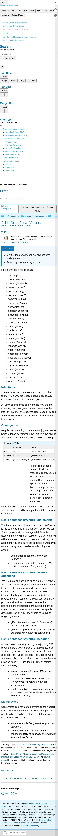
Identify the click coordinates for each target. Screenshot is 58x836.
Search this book (7, 50)
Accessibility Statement (29, 823)
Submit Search (8, 58)
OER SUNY (25, 242)
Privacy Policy (45, 820)
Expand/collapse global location (55, 215)
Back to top (6, 770)
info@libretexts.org (31, 825)
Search (5, 833)
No (16, 794)
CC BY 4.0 (13, 751)
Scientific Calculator (13, 148)
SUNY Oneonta (9, 242)
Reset (4, 76)
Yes (6, 794)
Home (14, 216)
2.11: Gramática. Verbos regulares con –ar (33, 744)
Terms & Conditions (9, 823)
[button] (9, 167)
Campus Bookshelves (34, 216)
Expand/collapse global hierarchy (4, 216)
